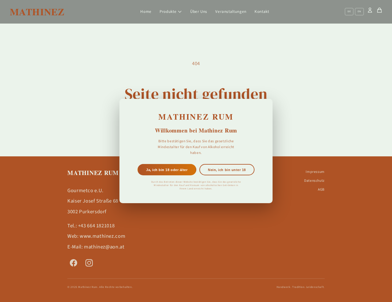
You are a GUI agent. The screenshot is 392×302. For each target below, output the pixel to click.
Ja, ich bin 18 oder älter (166, 170)
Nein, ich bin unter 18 (227, 170)
